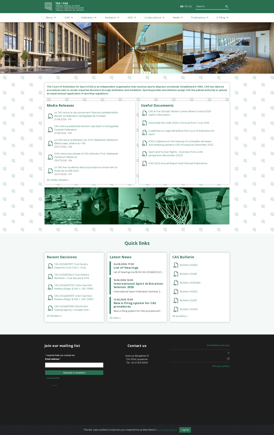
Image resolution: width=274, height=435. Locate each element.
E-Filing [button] (221, 17)
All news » (115, 318)
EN (181, 6)
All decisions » (54, 316)
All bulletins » (180, 316)
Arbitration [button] (87, 17)
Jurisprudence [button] (152, 17)
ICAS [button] (67, 17)
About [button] (49, 17)
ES (190, 6)
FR (186, 6)
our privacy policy (167, 429)
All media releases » (58, 180)
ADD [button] (130, 17)
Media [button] (176, 17)
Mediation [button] (110, 17)
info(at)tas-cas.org (218, 345)
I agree (185, 429)
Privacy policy (220, 366)
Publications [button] (198, 17)
